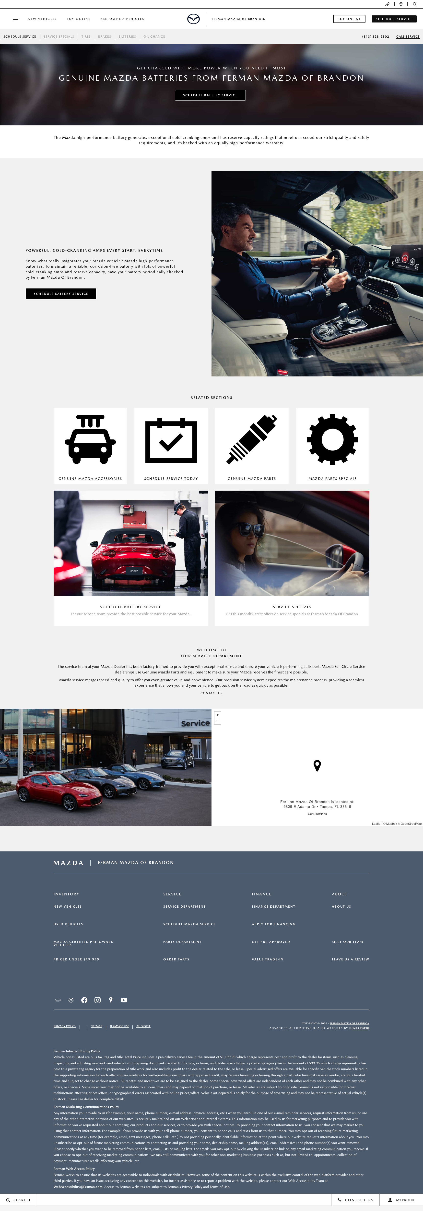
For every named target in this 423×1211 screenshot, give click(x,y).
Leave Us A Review (350, 959)
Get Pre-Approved (271, 942)
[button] (414, 4)
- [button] (217, 721)
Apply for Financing (274, 924)
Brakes (104, 36)
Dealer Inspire (359, 1028)
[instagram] (97, 1000)
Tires (86, 36)
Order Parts (176, 959)
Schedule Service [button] (394, 19)
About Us (341, 906)
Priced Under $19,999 (76, 959)
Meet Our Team (347, 942)
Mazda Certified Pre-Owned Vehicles (84, 943)
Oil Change (154, 36)
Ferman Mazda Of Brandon (349, 1023)
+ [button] (217, 715)
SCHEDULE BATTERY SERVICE (210, 95)
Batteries (127, 36)
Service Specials (59, 36)
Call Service (408, 36)
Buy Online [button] (349, 19)
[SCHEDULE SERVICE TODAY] (171, 446)
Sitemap (96, 1026)
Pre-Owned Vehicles (122, 18)
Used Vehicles (68, 924)
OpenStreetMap (411, 823)
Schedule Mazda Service (189, 924)
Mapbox (391, 823)
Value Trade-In (268, 959)
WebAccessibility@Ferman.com (78, 1187)
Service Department (184, 906)
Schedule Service (19, 36)
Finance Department (273, 906)
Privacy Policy (65, 1026)
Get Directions (317, 814)
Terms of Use (119, 1026)
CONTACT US (211, 693)
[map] (110, 1000)
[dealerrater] (71, 1000)
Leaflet (376, 823)
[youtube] (123, 1000)
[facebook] (84, 1000)
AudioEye (143, 1026)
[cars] (57, 1000)
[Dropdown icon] (387, 4)
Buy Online (79, 18)
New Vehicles (42, 18)
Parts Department (182, 942)
